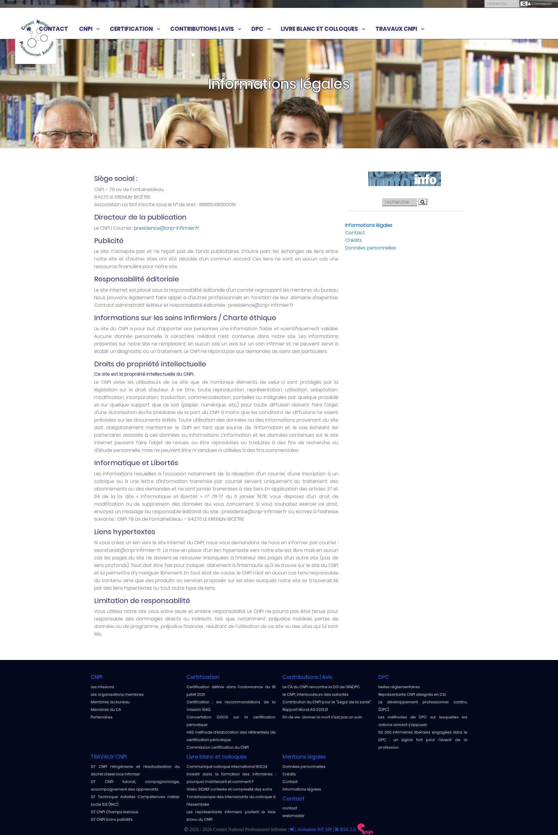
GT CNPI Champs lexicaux (114, 811)
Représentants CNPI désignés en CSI (412, 694)
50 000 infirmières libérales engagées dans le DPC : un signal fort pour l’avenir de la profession (422, 740)
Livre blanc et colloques (319, 29)
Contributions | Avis (202, 29)
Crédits (353, 240)
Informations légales (368, 225)
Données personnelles (370, 248)
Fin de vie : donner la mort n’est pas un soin (322, 717)
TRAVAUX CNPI (396, 29)
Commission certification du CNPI (218, 747)
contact (289, 808)
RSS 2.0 (347, 829)
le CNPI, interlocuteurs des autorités (315, 694)
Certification (131, 29)
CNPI (85, 29)
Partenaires (101, 717)
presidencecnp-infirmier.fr (166, 228)
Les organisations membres (117, 694)
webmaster (293, 815)
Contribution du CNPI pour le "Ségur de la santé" (326, 702)
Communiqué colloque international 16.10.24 (227, 766)
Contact (53, 29)
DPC (257, 29)
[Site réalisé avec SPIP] (365, 829)
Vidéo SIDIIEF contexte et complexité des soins (229, 789)
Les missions (102, 686)
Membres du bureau (110, 702)
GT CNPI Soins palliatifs (112, 819)
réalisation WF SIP (315, 829)
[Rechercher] (524, 3)
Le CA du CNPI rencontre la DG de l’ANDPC (321, 686)
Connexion (541, 3)
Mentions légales (304, 756)
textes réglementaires (399, 686)
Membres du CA (106, 709)
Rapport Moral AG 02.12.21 (305, 709)
